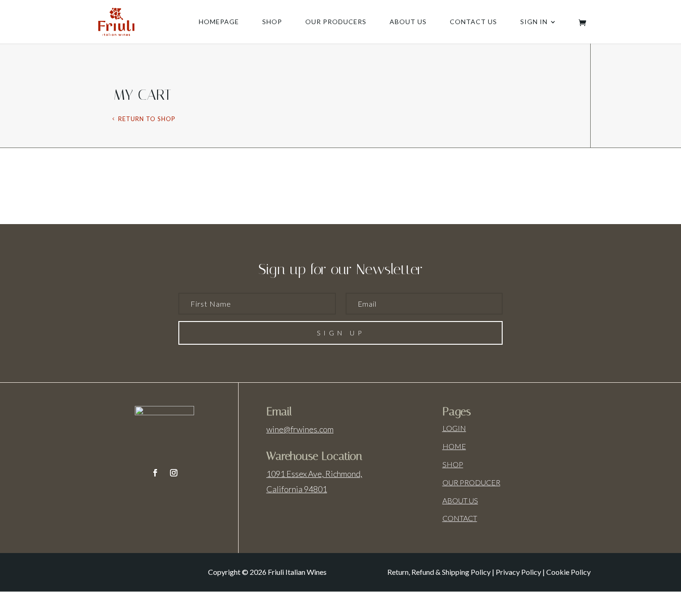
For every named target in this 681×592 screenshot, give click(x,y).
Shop (272, 22)
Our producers (335, 22)
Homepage (219, 22)
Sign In (534, 22)
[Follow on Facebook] (155, 472)
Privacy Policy (518, 571)
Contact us (473, 22)
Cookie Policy (568, 571)
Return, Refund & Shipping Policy (439, 571)
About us (408, 22)
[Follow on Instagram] (173, 472)
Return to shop (147, 118)
